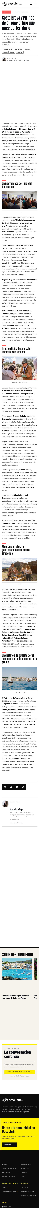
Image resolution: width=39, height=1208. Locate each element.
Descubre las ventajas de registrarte (19, 1072)
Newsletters (25, 1168)
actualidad (19, 52)
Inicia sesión (25, 1076)
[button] (19, 200)
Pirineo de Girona (7, 49)
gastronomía (18, 49)
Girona (12, 52)
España (4, 1164)
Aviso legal (24, 1188)
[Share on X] (5, 787)
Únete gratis (9, 1144)
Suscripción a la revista (28, 1196)
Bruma (4, 1188)
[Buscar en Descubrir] (31, 4)
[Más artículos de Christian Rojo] (5, 803)
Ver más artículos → (16, 823)
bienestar (27, 49)
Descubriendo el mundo (9, 1168)
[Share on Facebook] (11, 787)
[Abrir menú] (35, 4)
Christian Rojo (12, 58)
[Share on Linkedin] (17, 787)
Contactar (24, 1172)
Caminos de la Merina (9, 1192)
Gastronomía (6, 1172)
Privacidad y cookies (27, 1192)
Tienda (23, 1176)
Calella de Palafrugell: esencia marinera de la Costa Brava (15, 996)
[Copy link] (23, 787)
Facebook (7, 1207)
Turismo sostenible (8, 1176)
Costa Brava (6, 12)
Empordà (5, 52)
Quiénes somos (26, 1164)
